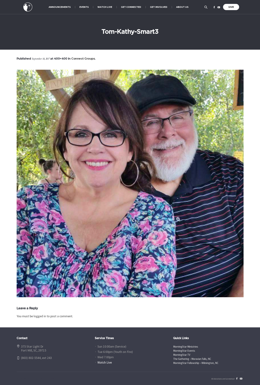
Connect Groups (83, 58)
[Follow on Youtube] (219, 7)
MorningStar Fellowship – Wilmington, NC (195, 363)
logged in (40, 316)
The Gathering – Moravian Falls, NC (192, 359)
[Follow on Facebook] (214, 7)
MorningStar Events (184, 350)
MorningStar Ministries (185, 346)
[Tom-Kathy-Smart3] (130, 183)
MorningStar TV (181, 354)
